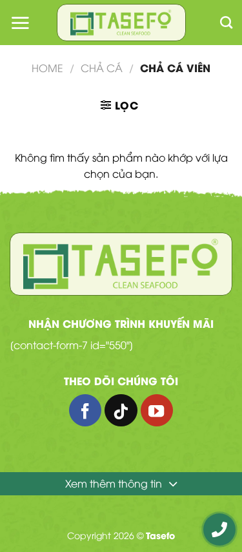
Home (47, 68)
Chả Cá (102, 68)
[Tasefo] (121, 23)
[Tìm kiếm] (226, 22)
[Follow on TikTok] (121, 410)
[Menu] (20, 22)
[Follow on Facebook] (85, 410)
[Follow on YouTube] (157, 410)
